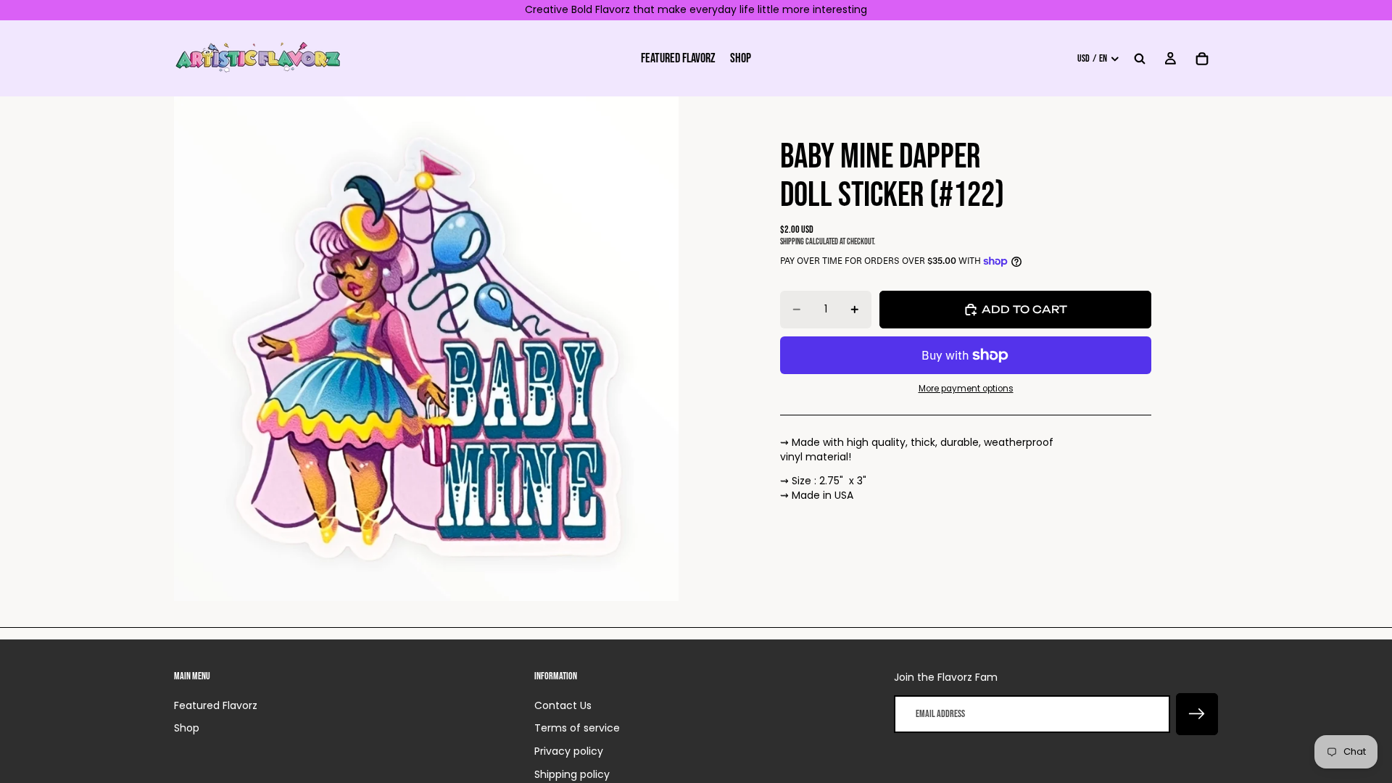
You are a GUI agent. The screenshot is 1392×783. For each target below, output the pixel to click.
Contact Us (563, 705)
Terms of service (577, 728)
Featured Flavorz (215, 705)
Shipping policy (572, 774)
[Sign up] (1197, 714)
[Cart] (1202, 58)
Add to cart (1024, 309)
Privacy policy (568, 751)
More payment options (966, 388)
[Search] (1140, 58)
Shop (186, 728)
